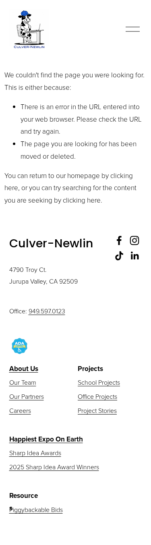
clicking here (82, 200)
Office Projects (97, 396)
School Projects (99, 382)
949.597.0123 (47, 311)
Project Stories (97, 410)
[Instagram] (134, 240)
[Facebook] (119, 240)
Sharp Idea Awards (35, 452)
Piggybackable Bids (36, 509)
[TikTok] (119, 256)
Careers (20, 410)
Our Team (22, 382)
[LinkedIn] (134, 256)
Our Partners (26, 396)
